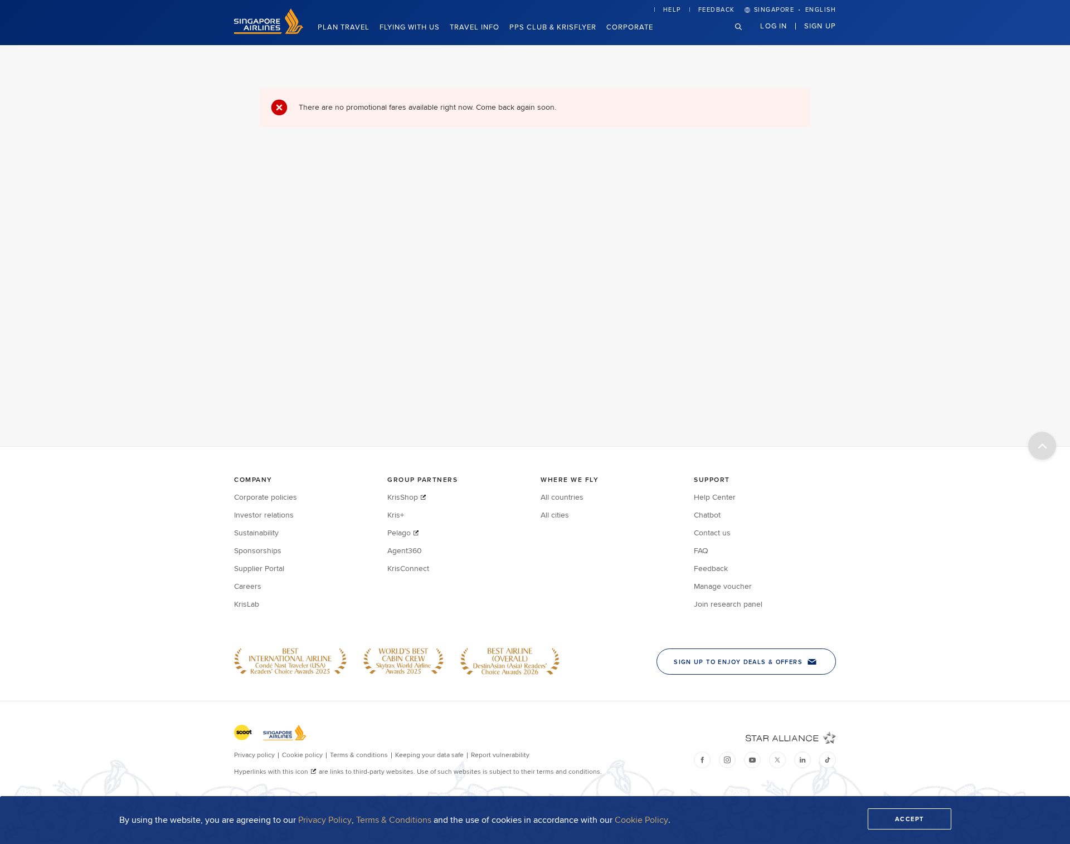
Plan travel (343, 27)
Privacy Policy (325, 819)
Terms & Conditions (393, 819)
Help (672, 9)
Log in (773, 26)
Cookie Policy (641, 819)
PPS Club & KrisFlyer (552, 27)
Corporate (629, 27)
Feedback (716, 9)
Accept (909, 818)
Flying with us (410, 27)
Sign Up (820, 26)
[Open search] (745, 35)
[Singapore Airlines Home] (268, 31)
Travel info (474, 27)
